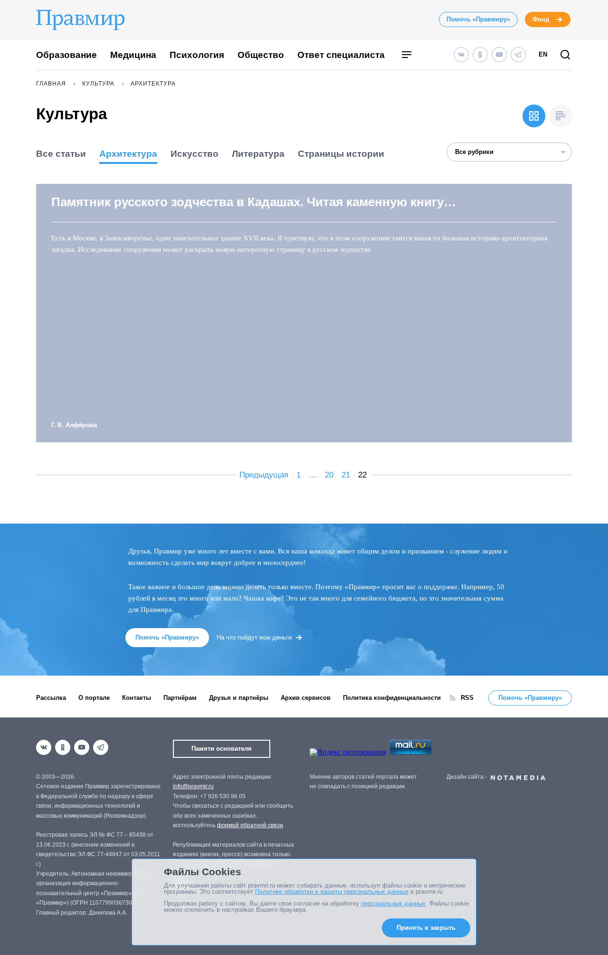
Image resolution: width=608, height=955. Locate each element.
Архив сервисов (306, 697)
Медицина (133, 55)
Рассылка (51, 697)
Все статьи (61, 154)
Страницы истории (341, 154)
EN (543, 54)
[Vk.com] (461, 54)
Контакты (136, 697)
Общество (261, 55)
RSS (467, 697)
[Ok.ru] (480, 54)
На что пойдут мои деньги (254, 637)
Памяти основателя (221, 748)
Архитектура (128, 154)
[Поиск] (565, 55)
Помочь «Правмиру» (478, 19)
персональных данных (393, 903)
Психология (197, 55)
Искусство (194, 154)
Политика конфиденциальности (392, 697)
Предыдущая (263, 474)
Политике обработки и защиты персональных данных (331, 891)
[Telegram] (518, 54)
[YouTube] (499, 54)
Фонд (540, 19)
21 (346, 474)
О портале (94, 697)
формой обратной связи (250, 825)
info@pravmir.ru (193, 786)
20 (329, 474)
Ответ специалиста (341, 55)
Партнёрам (180, 697)
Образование (66, 55)
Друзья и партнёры (238, 697)
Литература (258, 154)
